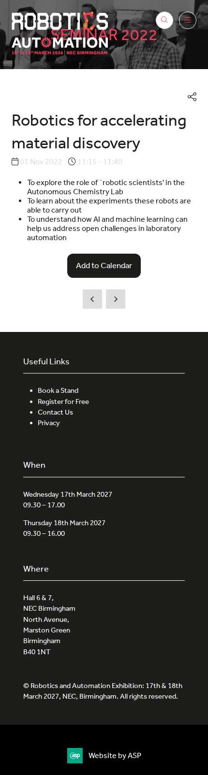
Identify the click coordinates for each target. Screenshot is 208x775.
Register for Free (63, 401)
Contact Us (55, 412)
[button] (164, 20)
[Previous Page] (92, 299)
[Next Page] (115, 299)
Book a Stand (58, 390)
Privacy (49, 422)
